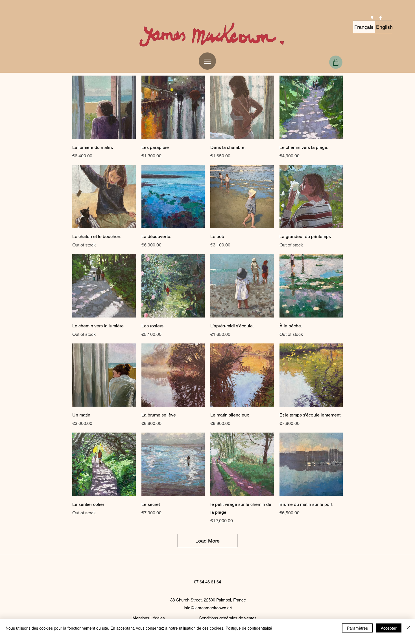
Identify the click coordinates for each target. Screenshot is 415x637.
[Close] (408, 627)
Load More (207, 541)
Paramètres (357, 628)
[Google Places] (372, 18)
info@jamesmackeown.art (208, 607)
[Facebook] (380, 18)
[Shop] (335, 62)
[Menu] (207, 61)
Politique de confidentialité (249, 628)
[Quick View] (104, 107)
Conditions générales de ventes (228, 618)
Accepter (389, 628)
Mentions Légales (148, 618)
